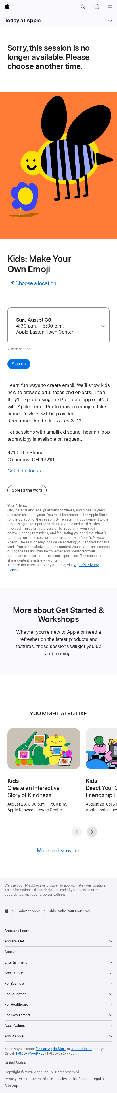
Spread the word (27, 490)
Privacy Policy (16, 1079)
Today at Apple (23, 20)
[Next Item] (92, 832)
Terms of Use (42, 1079)
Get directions (22, 471)
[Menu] (110, 7)
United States (15, 1063)
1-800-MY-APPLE (30, 1053)
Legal (96, 1079)
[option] (56, 326)
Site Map (11, 1086)
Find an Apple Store (51, 1049)
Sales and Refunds (72, 1079)
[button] (83, 7)
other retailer (81, 1049)
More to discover (56, 850)
